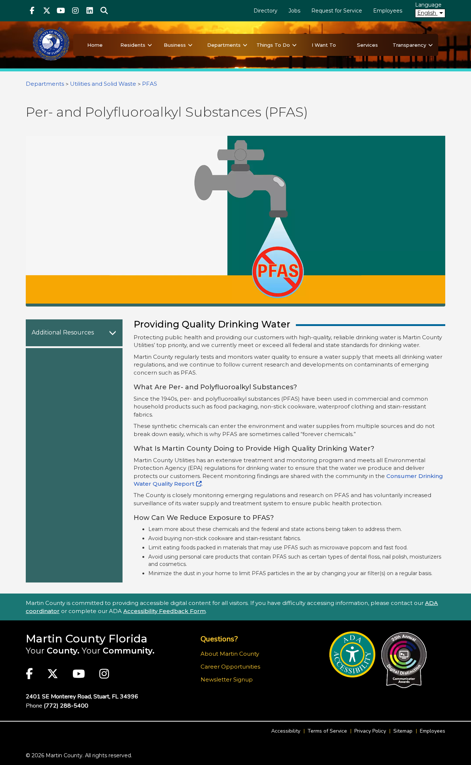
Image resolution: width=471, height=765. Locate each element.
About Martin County (230, 653)
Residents (132, 45)
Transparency (409, 45)
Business (175, 45)
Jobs (294, 10)
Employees (387, 10)
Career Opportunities (230, 666)
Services (367, 45)
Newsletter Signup (227, 679)
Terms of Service (327, 730)
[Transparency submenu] (430, 45)
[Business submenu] (190, 45)
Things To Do (273, 45)
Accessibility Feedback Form (164, 611)
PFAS (149, 83)
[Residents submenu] (149, 45)
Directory (265, 10)
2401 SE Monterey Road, (82, 697)
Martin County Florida (87, 638)
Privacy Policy (370, 730)
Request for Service (336, 10)
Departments (224, 45)
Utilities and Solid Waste (103, 83)
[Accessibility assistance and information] (352, 654)
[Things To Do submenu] (294, 45)
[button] (104, 11)
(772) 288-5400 (66, 706)
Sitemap (402, 730)
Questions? (219, 639)
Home (95, 45)
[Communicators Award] (404, 660)
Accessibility (285, 730)
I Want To (324, 45)
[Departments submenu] (245, 45)
